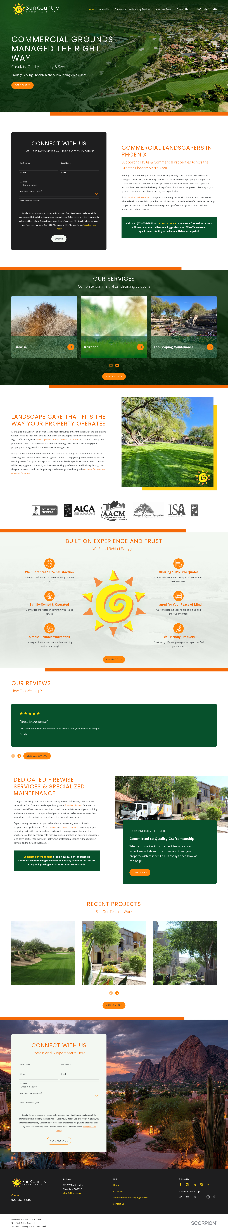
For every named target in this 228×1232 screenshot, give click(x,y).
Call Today (140, 872)
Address (23, 182)
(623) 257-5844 (145, 223)
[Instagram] (201, 1184)
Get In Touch (114, 376)
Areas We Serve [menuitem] (163, 9)
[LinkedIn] (194, 1184)
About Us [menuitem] (104, 9)
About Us (118, 1191)
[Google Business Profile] (187, 1184)
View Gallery (114, 1005)
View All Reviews (37, 755)
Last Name (66, 163)
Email (63, 172)
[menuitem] (15, 1226)
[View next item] (117, 365)
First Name (25, 163)
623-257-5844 (207, 9)
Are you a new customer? (31, 191)
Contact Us (114, 659)
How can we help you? (29, 201)
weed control (70, 827)
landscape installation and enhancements (58, 439)
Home (116, 1185)
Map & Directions (72, 1192)
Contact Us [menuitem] (182, 9)
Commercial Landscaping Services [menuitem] (132, 9)
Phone (23, 172)
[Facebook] (180, 1184)
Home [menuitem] (91, 9)
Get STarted (22, 85)
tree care (53, 827)
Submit (59, 238)
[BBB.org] (208, 1184)
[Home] (35, 9)
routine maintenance (138, 197)
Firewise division (73, 805)
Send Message (59, 1140)
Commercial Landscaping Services (131, 1197)
